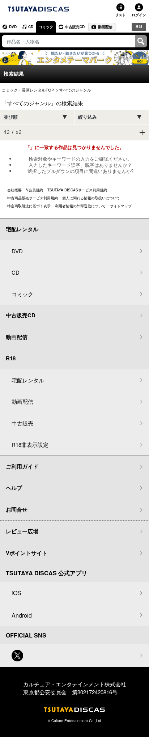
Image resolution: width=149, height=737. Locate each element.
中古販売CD (75, 26)
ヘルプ (14, 488)
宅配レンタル (28, 380)
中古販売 (22, 423)
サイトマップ (121, 205)
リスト (120, 14)
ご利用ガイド (22, 466)
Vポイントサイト (26, 553)
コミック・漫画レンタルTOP (28, 90)
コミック (46, 26)
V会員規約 (34, 189)
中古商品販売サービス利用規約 (32, 197)
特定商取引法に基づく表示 (29, 205)
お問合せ (16, 509)
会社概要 (14, 189)
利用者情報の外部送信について (80, 205)
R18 (139, 26)
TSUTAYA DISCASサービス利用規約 (77, 189)
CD (30, 26)
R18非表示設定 (30, 444)
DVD (13, 26)
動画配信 (105, 26)
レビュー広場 (22, 531)
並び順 (11, 117)
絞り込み (87, 117)
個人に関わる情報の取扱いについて (91, 197)
